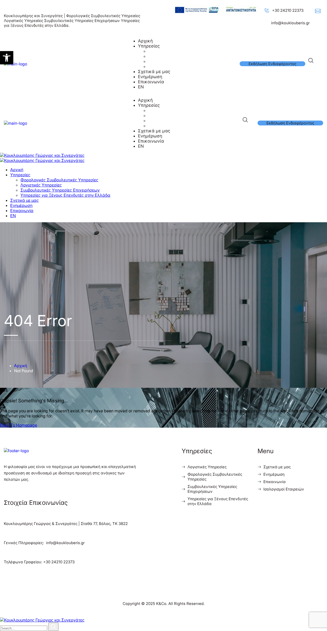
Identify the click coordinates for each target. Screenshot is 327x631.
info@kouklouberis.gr (290, 22)
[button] (6, 57)
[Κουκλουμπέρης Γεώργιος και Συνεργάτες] (42, 155)
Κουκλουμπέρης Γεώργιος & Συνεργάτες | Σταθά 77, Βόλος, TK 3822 (66, 523)
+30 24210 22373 (287, 10)
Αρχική (20, 365)
